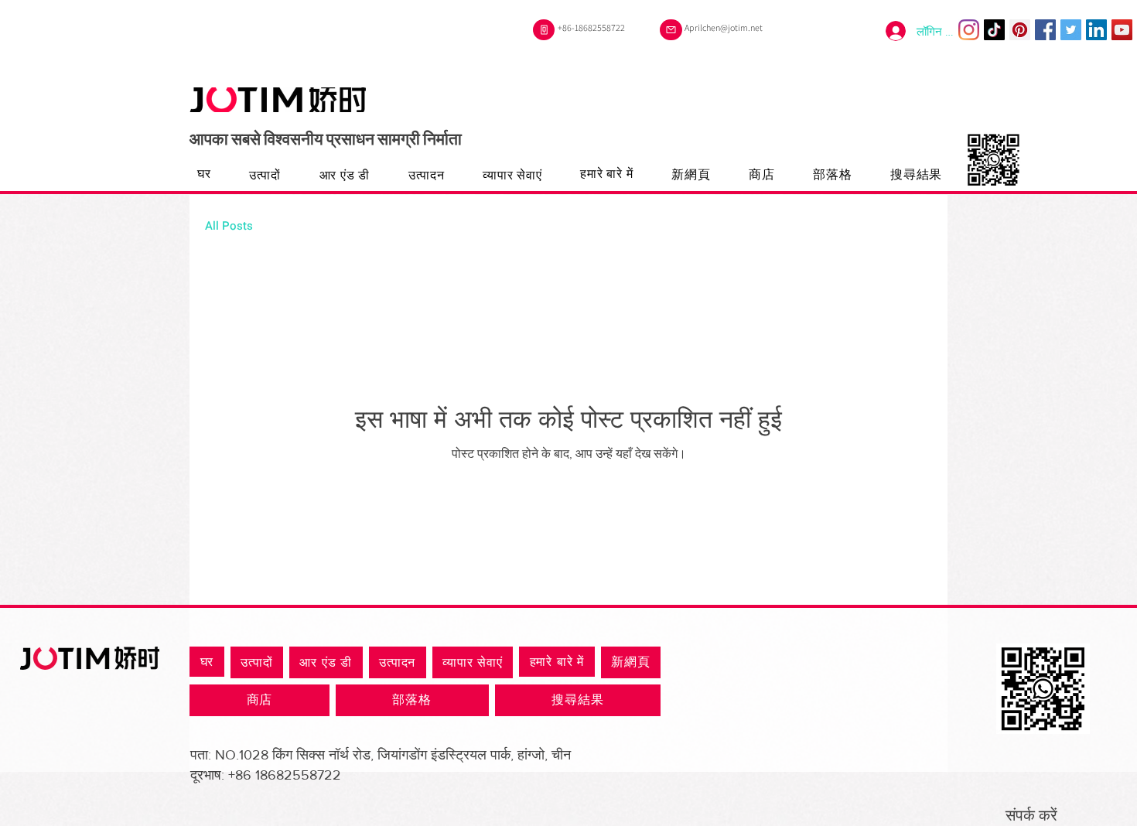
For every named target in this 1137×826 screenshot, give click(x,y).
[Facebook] (1045, 29)
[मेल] (671, 29)
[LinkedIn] (1096, 29)
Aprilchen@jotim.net (724, 27)
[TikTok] (994, 29)
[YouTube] (1121, 29)
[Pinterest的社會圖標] (1019, 29)
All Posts (229, 226)
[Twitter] (1070, 29)
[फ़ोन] (544, 29)
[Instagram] (968, 29)
